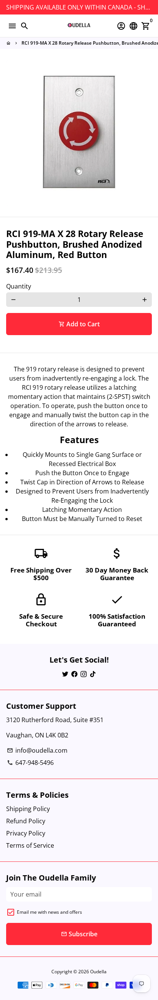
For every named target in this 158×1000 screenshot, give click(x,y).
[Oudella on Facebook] (74, 673)
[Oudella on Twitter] (65, 673)
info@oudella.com (37, 750)
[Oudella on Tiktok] (93, 673)
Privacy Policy (25, 833)
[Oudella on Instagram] (84, 673)
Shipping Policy (28, 809)
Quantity (18, 286)
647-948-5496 (30, 762)
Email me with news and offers (49, 912)
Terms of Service (30, 845)
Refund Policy (25, 821)
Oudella (98, 971)
